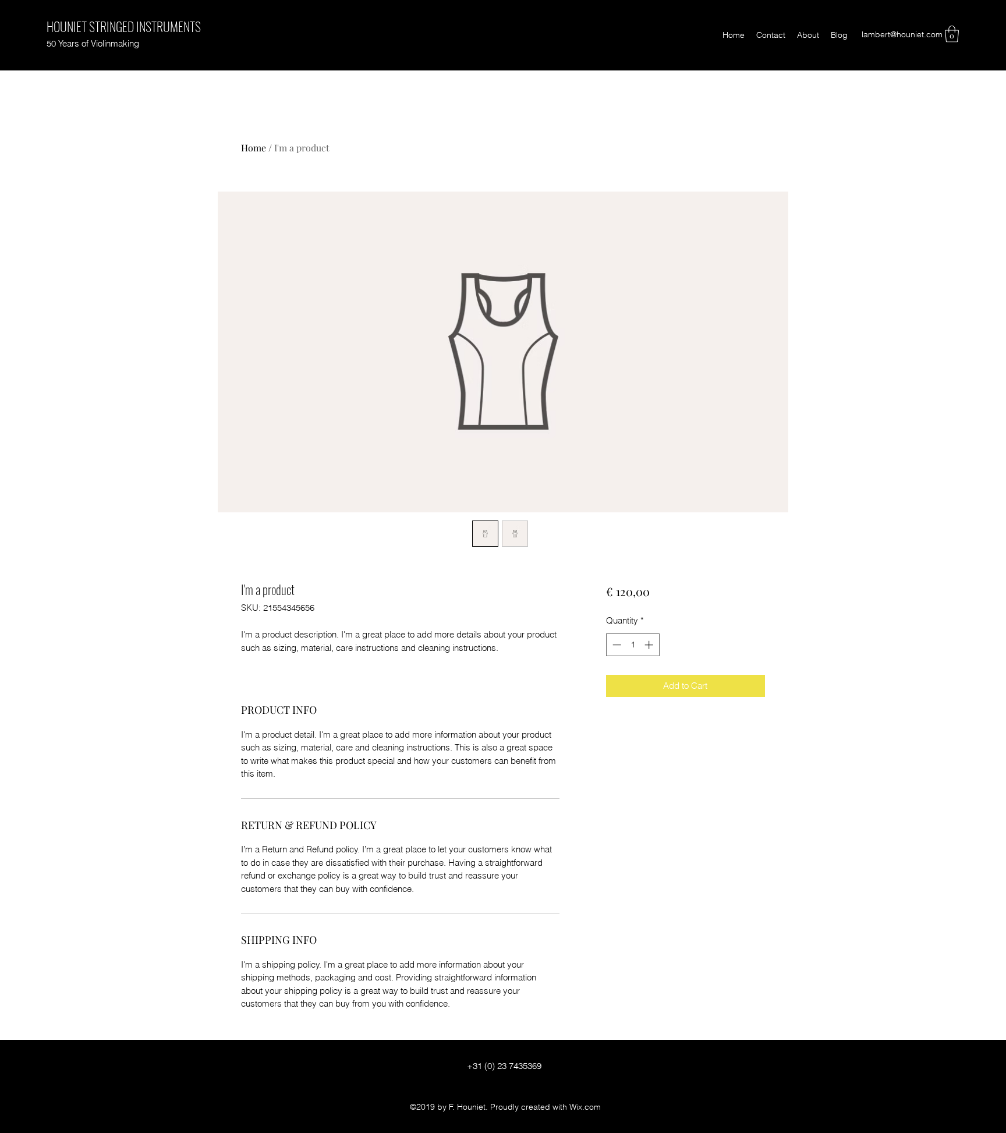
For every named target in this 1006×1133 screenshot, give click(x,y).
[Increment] (650, 645)
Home (253, 147)
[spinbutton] (632, 645)
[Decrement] (616, 645)
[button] (952, 34)
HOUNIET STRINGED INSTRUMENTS (124, 26)
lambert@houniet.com (902, 34)
